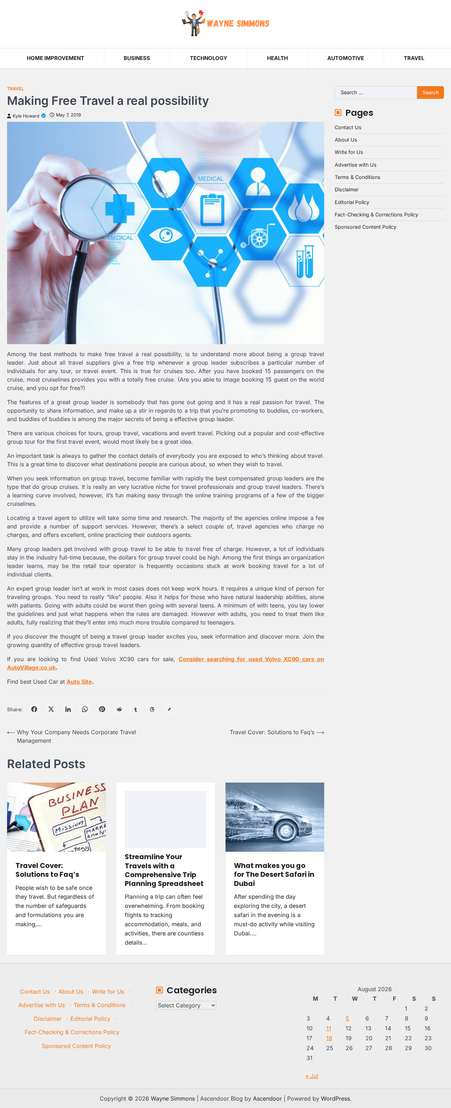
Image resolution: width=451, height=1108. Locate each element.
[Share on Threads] (152, 709)
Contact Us (348, 127)
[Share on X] (51, 709)
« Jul (311, 1075)
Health (277, 58)
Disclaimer (347, 189)
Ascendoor (267, 1098)
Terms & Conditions (358, 177)
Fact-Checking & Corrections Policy (376, 214)
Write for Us (349, 152)
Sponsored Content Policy (365, 227)
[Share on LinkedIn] (68, 709)
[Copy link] (169, 709)
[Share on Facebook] (34, 709)
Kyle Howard (26, 116)
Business (137, 58)
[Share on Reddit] (118, 709)
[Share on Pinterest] (102, 709)
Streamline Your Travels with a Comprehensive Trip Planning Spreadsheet (164, 870)
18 (329, 1038)
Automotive (345, 58)
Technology (208, 58)
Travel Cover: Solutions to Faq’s (47, 870)
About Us (346, 140)
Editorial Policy (352, 202)
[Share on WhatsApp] (85, 709)
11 (328, 1028)
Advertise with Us (356, 165)
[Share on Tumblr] (135, 709)
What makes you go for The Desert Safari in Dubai (274, 874)
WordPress (335, 1098)
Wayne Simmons (173, 1098)
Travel (414, 58)
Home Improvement (55, 58)
